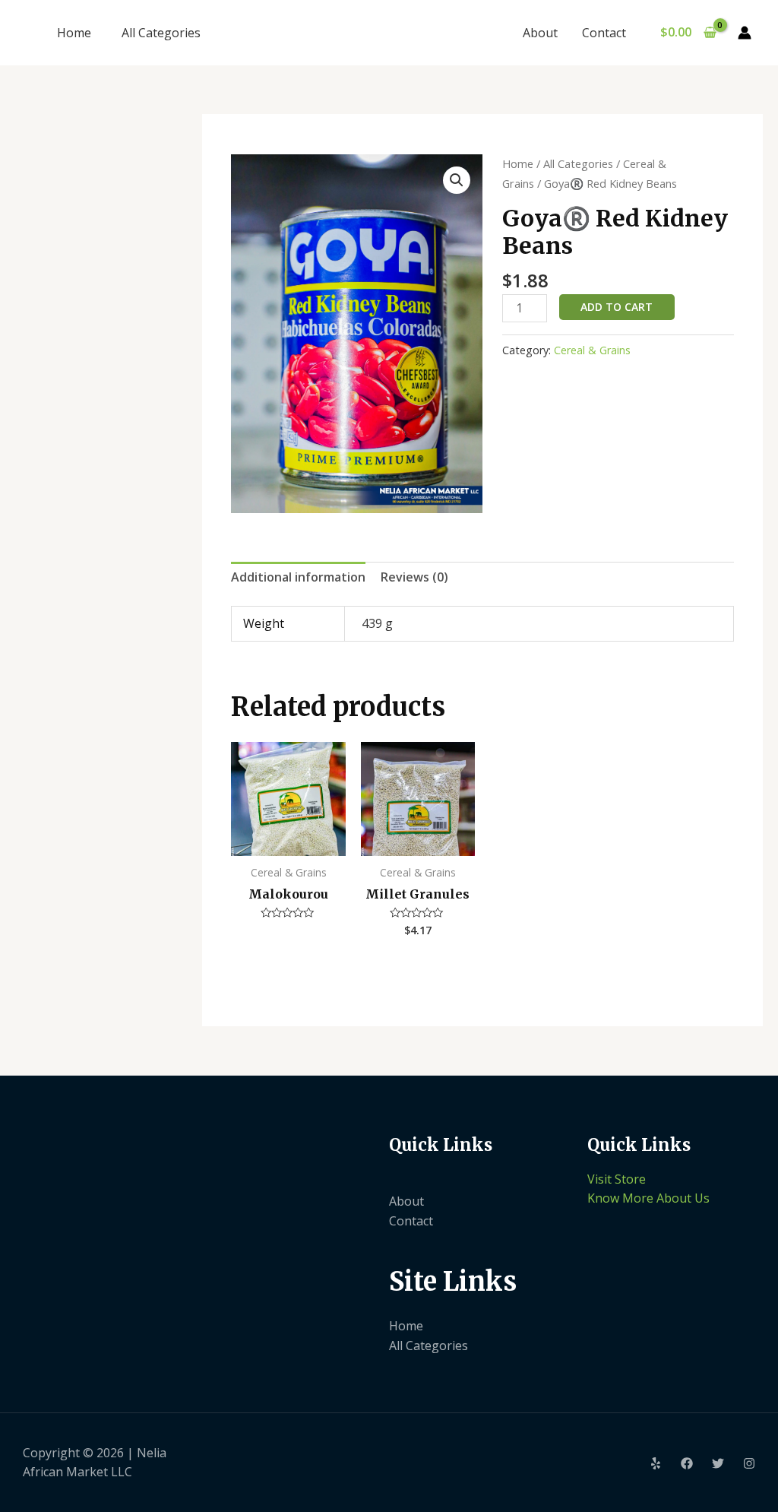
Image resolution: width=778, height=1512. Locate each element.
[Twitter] (718, 1463)
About (540, 32)
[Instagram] (749, 1463)
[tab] (298, 578)
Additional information (298, 577)
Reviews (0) (414, 577)
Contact (604, 32)
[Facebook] (687, 1463)
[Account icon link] (744, 33)
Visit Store (616, 1179)
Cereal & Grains (592, 350)
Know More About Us (648, 1198)
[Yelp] (656, 1463)
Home (74, 32)
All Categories (161, 32)
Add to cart (616, 307)
